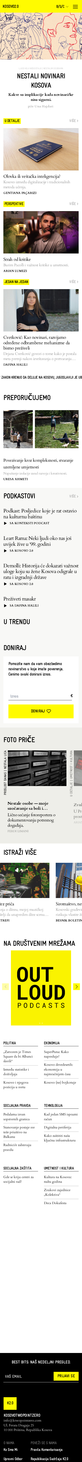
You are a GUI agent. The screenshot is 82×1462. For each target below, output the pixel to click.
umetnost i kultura (71, 764)
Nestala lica (5, 759)
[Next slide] (76, 986)
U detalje (71, 789)
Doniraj (38, 711)
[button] (10, 1403)
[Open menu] (75, 7)
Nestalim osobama (53, 68)
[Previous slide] (5, 986)
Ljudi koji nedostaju (30, 68)
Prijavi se (66, 1376)
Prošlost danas (5, 783)
